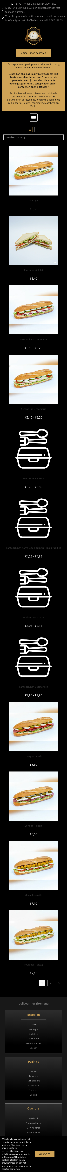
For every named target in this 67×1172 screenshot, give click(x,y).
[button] (34, 117)
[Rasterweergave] (30, 129)
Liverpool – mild (33, 756)
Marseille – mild (33, 895)
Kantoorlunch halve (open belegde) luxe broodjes (33, 547)
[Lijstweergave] (37, 129)
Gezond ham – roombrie (33, 339)
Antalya (33, 200)
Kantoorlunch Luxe (33, 617)
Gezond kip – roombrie (33, 409)
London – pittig (33, 825)
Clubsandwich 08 (33, 270)
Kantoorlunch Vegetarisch (33, 686)
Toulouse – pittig (33, 964)
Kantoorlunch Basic (33, 478)
